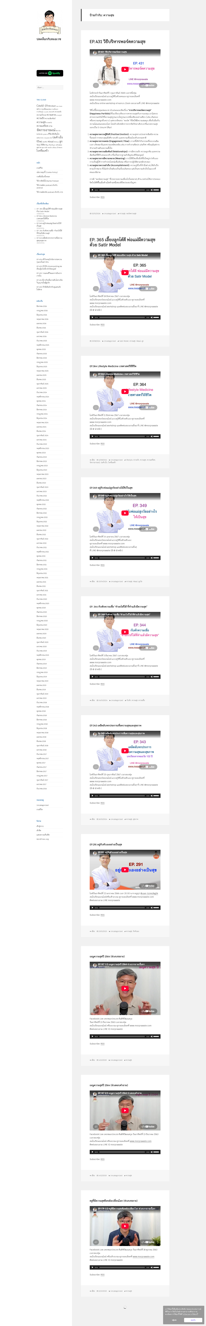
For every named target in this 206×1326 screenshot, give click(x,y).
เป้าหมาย (59, 147)
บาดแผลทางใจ (47, 138)
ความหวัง (49, 123)
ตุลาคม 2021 (41, 556)
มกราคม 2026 (42, 336)
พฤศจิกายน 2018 (43, 707)
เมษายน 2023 (41, 478)
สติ (57, 145)
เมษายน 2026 (41, 323)
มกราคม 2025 (42, 388)
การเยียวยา (54, 109)
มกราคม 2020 (42, 646)
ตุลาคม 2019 (41, 659)
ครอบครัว (52, 112)
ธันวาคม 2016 (42, 789)
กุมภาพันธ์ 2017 (42, 780)
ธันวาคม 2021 (42, 547)
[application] (125, 190)
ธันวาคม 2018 (42, 702)
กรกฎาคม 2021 (42, 569)
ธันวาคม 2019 (42, 651)
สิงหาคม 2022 (42, 513)
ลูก (61, 141)
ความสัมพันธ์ (50, 118)
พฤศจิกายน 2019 (43, 655)
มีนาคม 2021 (41, 586)
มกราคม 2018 (41, 750)
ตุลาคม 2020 (41, 608)
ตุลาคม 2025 (41, 349)
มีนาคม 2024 (41, 431)
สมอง (60, 145)
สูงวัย (140, 581)
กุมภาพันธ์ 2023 (42, 487)
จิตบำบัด (58, 131)
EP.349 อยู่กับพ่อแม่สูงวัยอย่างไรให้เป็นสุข (111, 487)
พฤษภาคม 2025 (42, 371)
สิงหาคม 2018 (42, 720)
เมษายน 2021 (41, 582)
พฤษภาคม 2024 (42, 422)
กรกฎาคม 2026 (42, 310)
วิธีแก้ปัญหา (52, 145)
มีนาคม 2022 (41, 534)
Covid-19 (42, 106)
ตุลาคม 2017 (41, 763)
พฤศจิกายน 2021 (43, 552)
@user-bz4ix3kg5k (149, 893)
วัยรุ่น (38, 145)
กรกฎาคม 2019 (42, 672)
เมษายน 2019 (41, 685)
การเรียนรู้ (40, 112)
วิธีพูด (47, 145)
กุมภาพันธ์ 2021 (42, 590)
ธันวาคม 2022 (42, 496)
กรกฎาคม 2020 (42, 621)
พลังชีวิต (44, 142)
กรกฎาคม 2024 (42, 414)
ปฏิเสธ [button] (174, 1320)
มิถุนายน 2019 (42, 677)
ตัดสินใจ (55, 134)
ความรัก (41, 118)
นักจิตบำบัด (40, 138)
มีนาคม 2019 (41, 689)
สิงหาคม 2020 (42, 616)
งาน (50, 126)
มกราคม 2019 (41, 698)
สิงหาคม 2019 (42, 668)
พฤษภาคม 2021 (42, 577)
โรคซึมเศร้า (43, 150)
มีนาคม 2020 (41, 638)
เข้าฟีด (39, 830)
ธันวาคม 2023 (42, 444)
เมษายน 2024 (41, 427)
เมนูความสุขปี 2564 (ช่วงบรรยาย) (107, 956)
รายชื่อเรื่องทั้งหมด (43, 177)
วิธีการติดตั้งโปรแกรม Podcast (48, 181)
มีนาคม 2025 (41, 379)
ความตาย (51, 114)
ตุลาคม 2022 (41, 504)
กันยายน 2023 (42, 457)
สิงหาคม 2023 (42, 461)
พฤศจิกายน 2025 (43, 345)
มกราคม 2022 (41, 543)
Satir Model (59, 106)
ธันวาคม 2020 (42, 599)
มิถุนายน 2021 (42, 573)
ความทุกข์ (59, 115)
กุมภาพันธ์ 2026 (42, 332)
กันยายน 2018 (42, 715)
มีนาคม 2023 (41, 483)
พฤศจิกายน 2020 (43, 603)
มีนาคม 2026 (41, 328)
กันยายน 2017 (42, 767)
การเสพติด (45, 112)
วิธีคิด (43, 145)
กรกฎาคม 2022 (42, 517)
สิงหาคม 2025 (42, 358)
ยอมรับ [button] (193, 1320)
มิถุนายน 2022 (42, 521)
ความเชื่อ (142, 700)
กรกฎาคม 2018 (42, 724)
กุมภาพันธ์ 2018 (42, 745)
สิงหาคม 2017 (42, 771)
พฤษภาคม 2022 (42, 526)
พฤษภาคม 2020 (42, 629)
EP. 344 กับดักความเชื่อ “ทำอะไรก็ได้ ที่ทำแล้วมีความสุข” (118, 606)
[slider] (156, 190)
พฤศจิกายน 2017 (43, 758)
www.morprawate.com (140, 1141)
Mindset (52, 106)
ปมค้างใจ (57, 137)
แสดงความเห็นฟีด (43, 835)
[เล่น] (92, 190)
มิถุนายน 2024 (42, 418)
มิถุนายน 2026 (42, 315)
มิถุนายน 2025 (42, 366)
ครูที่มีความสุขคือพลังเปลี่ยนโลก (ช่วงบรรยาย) (114, 1200)
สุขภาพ (39, 147)
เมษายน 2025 (41, 375)
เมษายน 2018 (41, 737)
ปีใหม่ (39, 141)
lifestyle (129, 460)
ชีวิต (50, 134)
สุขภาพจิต (44, 147)
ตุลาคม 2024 (41, 401)
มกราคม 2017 (41, 784)
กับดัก (129, 700)
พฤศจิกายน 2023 (43, 448)
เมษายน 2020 (41, 633)
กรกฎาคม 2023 (42, 466)
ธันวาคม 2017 (42, 754)
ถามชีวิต (40, 168)
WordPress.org (43, 839)
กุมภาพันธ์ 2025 (42, 384)
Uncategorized (42, 805)
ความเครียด (42, 125)
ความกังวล (41, 115)
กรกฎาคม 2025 (42, 362)
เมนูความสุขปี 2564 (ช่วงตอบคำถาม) (109, 1085)
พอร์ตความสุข (131, 213)
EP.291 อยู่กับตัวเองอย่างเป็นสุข (106, 844)
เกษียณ (54, 147)
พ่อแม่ (51, 141)
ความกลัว (58, 112)
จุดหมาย (45, 134)
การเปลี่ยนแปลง (45, 109)
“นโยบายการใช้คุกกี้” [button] (190, 1314)
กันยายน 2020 (42, 612)
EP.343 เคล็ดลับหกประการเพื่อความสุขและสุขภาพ (115, 725)
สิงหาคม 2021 (42, 565)
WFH (38, 109)
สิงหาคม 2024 (42, 410)
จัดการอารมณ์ (46, 130)
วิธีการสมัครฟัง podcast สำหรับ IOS (50, 192)
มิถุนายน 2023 (42, 470)
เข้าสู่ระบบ (40, 826)
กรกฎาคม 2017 (42, 776)
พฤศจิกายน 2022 (43, 500)
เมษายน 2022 (41, 530)
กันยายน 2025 (42, 354)
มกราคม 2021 (41, 595)
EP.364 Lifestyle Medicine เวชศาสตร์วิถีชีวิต (113, 366)
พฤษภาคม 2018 (42, 733)
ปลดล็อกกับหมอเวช (49, 39)
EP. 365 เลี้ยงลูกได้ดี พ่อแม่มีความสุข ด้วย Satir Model (122, 242)
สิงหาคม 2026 (42, 306)
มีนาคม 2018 (41, 741)
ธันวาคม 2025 (42, 341)
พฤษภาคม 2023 (42, 474)
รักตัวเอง (56, 142)
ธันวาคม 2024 (42, 392)
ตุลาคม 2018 (41, 711)
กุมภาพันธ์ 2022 (42, 539)
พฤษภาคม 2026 (42, 319)
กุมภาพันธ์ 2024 (42, 435)
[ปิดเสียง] (152, 190)
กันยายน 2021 (42, 560)
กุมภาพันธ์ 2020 (42, 642)
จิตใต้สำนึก (40, 134)
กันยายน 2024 (42, 405)
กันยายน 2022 (42, 509)
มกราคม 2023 (42, 491)
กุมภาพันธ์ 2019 (42, 694)
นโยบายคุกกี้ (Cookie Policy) (47, 172)
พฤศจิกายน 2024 (43, 397)
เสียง (93, 460)
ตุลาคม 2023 (41, 453)
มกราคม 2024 (42, 440)
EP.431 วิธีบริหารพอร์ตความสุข (117, 41)
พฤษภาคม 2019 (42, 681)
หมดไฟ (50, 147)
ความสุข (41, 122)
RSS (103, 197)
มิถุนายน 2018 (42, 728)
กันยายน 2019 (42, 664)
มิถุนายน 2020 (42, 625)
